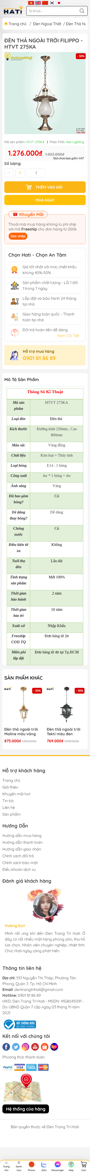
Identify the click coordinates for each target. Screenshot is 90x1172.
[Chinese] (45, 2)
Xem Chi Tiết (68, 335)
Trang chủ (17, 23)
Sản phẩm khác (23, 678)
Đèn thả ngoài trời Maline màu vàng (21, 731)
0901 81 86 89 (39, 358)
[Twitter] (16, 1047)
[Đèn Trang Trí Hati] (14, 10)
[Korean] (52, 2)
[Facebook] (6, 1047)
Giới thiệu (10, 787)
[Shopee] (44, 1047)
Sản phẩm (11, 814)
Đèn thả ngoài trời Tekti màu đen (63, 731)
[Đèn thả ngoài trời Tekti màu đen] (66, 706)
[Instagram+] (25, 1047)
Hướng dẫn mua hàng (22, 835)
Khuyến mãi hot (16, 793)
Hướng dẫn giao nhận (21, 849)
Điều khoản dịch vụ (19, 869)
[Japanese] (59, 2)
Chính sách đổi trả (18, 855)
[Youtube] (35, 1047)
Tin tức (8, 800)
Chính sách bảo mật (20, 862)
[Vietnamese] (31, 2)
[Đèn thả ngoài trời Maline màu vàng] (23, 706)
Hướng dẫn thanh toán (22, 842)
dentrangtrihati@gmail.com (38, 989)
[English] (38, 2)
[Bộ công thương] (19, 1024)
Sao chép (18, 236)
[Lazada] (54, 1047)
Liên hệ (8, 807)
